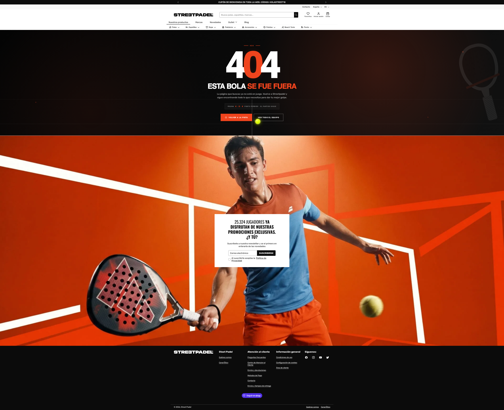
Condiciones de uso (284, 357)
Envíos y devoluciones (257, 370)
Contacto (306, 7)
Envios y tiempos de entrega (259, 386)
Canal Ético (223, 363)
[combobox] (259, 14)
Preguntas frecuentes (257, 357)
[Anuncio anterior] (178, 2)
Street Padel (186, 407)
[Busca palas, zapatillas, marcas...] (296, 15)
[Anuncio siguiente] (326, 2)
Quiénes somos (225, 357)
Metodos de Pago (255, 375)
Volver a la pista (238, 117)
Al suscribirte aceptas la (249, 259)
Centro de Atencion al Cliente (256, 364)
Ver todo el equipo (268, 117)
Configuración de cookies (286, 363)
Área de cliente (282, 368)
